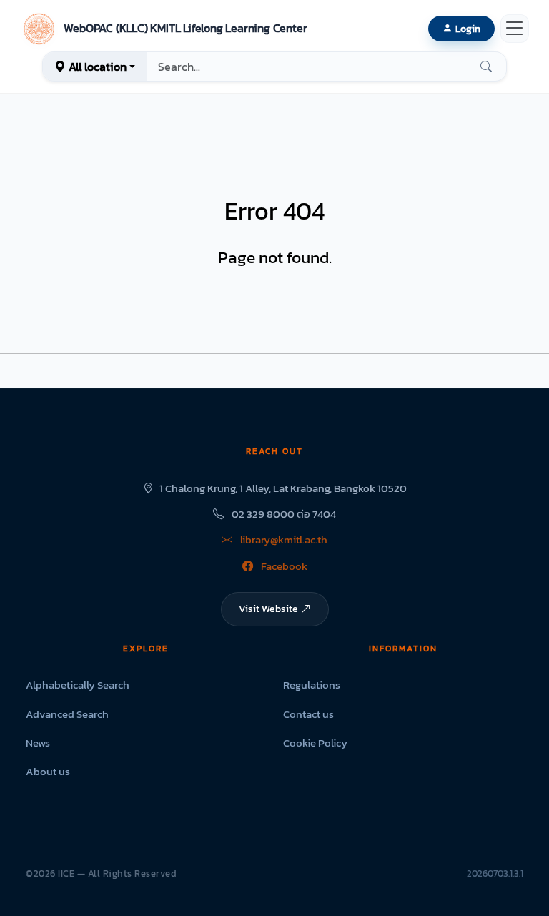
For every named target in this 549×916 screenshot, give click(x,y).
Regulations (311, 684)
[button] (163, 28)
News (38, 742)
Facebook (283, 566)
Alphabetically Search (77, 684)
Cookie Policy (315, 742)
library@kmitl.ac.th (282, 539)
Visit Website (268, 608)
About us (48, 771)
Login (467, 28)
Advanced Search (67, 714)
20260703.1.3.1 (495, 873)
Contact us (308, 714)
